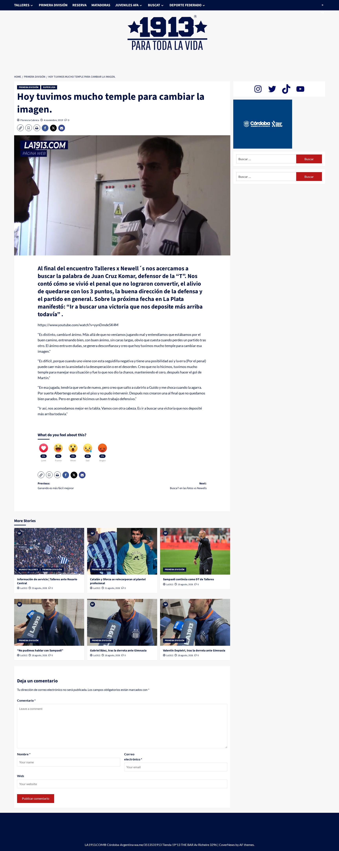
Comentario (26, 700)
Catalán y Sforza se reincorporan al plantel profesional (118, 581)
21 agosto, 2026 (112, 588)
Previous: (56, 485)
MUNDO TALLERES (28, 569)
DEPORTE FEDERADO (185, 5)
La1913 (23, 588)
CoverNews (227, 844)
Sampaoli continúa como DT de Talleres (188, 579)
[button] (20, 127)
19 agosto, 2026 (185, 584)
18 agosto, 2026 (39, 655)
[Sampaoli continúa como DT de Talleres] (195, 551)
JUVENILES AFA (127, 5)
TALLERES (21, 5)
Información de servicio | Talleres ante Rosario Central (47, 581)
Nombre (23, 754)
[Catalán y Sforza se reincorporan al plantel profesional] (122, 551)
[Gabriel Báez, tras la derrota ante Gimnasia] (122, 622)
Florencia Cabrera (29, 120)
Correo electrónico (133, 756)
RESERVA (79, 5)
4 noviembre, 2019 (53, 120)
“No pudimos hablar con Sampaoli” (40, 650)
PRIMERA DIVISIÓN (53, 5)
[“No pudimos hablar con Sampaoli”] (49, 622)
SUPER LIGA (49, 87)
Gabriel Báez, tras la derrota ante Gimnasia (118, 650)
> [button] (322, 5)
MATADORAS (100, 5)
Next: (188, 485)
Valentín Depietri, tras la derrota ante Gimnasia (194, 650)
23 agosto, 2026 (39, 588)
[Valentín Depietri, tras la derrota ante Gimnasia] (195, 622)
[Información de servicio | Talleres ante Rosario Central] (49, 551)
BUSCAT (154, 5)
